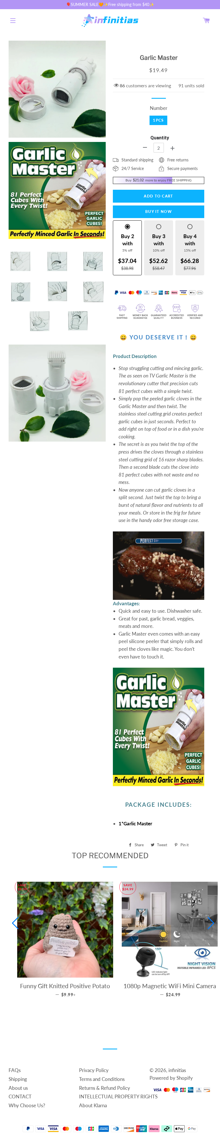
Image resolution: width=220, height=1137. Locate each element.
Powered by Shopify (171, 1078)
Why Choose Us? (27, 1105)
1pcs (158, 120)
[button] (15, 923)
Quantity (159, 138)
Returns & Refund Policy (104, 1088)
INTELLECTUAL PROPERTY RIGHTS (118, 1097)
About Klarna (93, 1105)
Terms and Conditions (102, 1079)
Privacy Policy (94, 1070)
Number (158, 108)
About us (18, 1088)
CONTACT (20, 1097)
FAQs (15, 1070)
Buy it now (158, 211)
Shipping (18, 1079)
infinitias (177, 1070)
